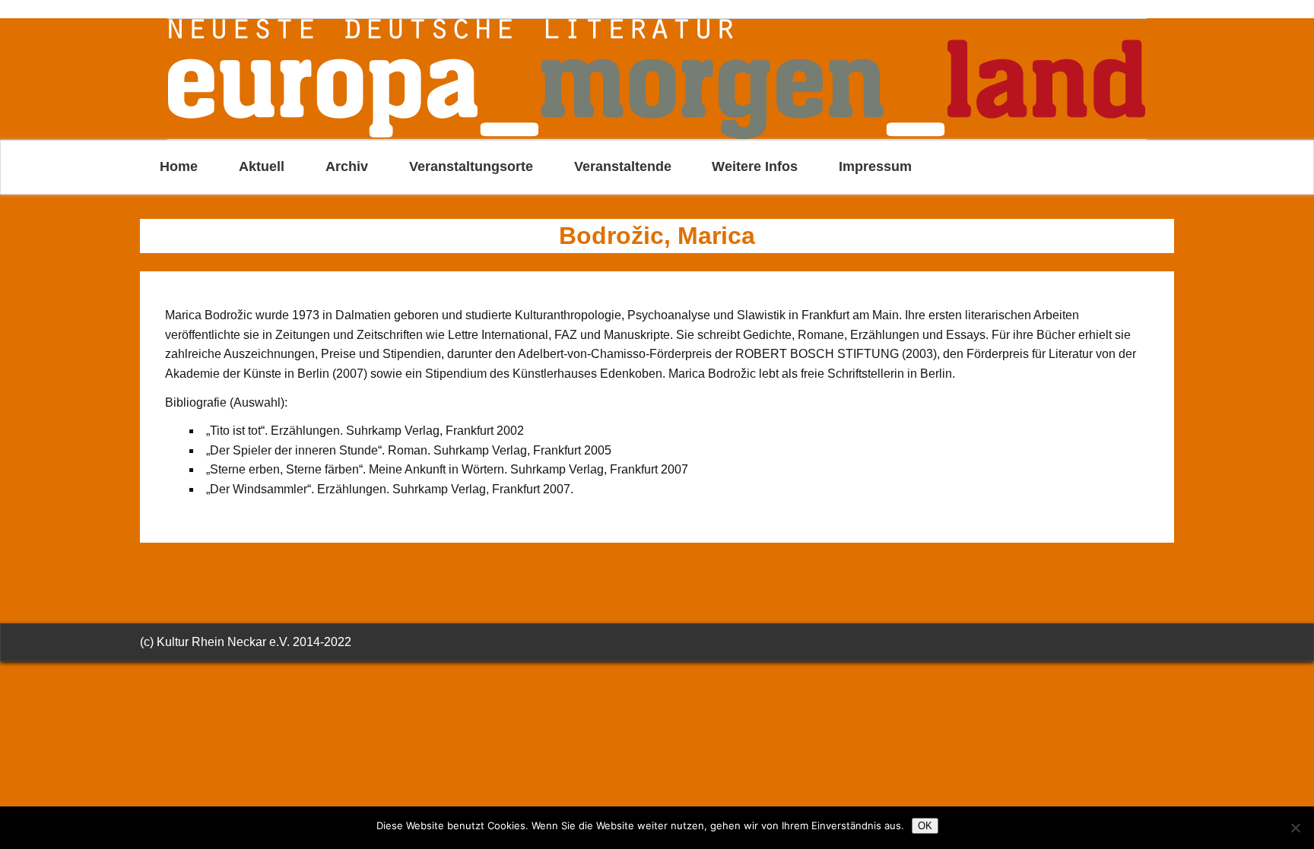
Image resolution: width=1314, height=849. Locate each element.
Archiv (346, 166)
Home (179, 166)
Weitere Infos (755, 166)
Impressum (875, 166)
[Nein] (1295, 827)
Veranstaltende (622, 166)
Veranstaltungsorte (471, 166)
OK (925, 826)
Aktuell (261, 166)
